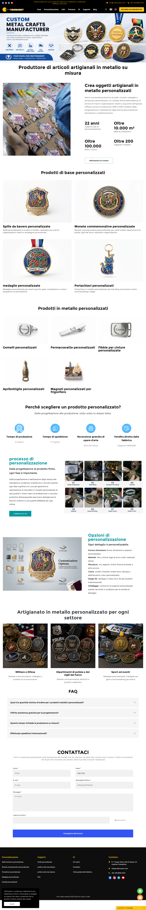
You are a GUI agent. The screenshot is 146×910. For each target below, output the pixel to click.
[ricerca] (106, 9)
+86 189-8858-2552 (137, 3)
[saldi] (140, 891)
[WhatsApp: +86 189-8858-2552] (128, 3)
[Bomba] (116, 9)
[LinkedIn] (9, 2)
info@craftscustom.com (117, 3)
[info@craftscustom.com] (107, 3)
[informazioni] (140, 898)
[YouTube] (12, 2)
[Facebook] (3, 2)
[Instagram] (6, 2)
